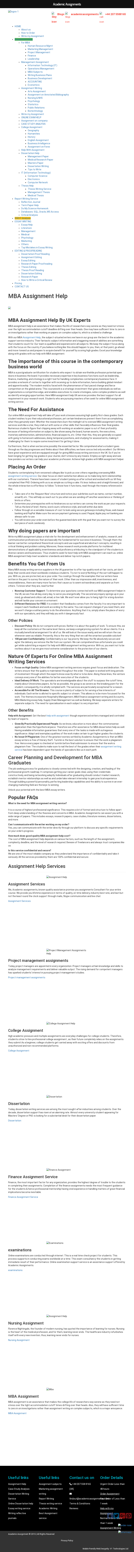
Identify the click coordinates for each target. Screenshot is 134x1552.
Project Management (39, 52)
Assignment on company (34, 120)
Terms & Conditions (79, 1503)
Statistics (33, 104)
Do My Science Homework (34, 208)
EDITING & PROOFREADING (28, 250)
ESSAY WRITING (23, 221)
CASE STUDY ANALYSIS (33, 124)
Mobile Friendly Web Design (95, 1549)
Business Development (40, 78)
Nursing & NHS (35, 98)
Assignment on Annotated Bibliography (48, 94)
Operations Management (41, 68)
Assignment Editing (31, 257)
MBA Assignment (17, 1413)
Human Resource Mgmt (40, 46)
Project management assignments (26, 977)
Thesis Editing (28, 267)
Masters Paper (35, 163)
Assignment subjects (50, 1484)
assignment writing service (22, 476)
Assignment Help (24, 39)
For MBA (25, 42)
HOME (18, 26)
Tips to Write (34, 169)
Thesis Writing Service (39, 189)
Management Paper (38, 156)
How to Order (28, 33)
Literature (26, 228)
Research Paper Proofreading (36, 263)
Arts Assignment (37, 91)
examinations (15, 1270)
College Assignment (31, 127)
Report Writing (46, 1498)
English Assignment (38, 140)
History (31, 137)
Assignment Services (19, 901)
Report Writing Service (26, 198)
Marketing (26, 241)
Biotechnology (35, 111)
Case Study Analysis (19, 1489)
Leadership (33, 59)
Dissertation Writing (38, 166)
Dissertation (14, 1120)
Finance (32, 55)
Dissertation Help (30, 153)
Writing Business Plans (40, 75)
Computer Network (38, 182)
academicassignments (85, 14)
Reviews (73, 1508)
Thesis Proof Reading (32, 270)
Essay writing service (19, 1508)
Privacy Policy (67, 1540)
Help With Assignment (32, 150)
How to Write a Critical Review (36, 280)
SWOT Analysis (23, 218)
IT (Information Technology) (36, 172)
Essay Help (27, 224)
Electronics (34, 179)
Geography (33, 130)
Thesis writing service (50, 1503)
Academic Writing (48, 1508)
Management (28, 231)
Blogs (60, 14)
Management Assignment (35, 62)
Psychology (34, 101)
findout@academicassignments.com (89, 1498)
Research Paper (29, 276)
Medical (25, 234)
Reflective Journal (30, 202)
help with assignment (58, 715)
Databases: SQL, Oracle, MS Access (40, 211)
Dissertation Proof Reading (35, 254)
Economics (34, 85)
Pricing (18, 283)
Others (25, 244)
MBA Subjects (35, 72)
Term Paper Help (30, 205)
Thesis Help (27, 185)
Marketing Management (40, 49)
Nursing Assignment (19, 1340)
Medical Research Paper (40, 159)
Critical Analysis (29, 215)
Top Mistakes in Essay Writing (37, 247)
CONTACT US (22, 286)
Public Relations (36, 107)
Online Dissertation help (20, 1503)
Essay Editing (28, 260)
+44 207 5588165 (115, 14)
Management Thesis (39, 192)
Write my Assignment (32, 36)
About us (26, 29)
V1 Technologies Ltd (119, 1549)
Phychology (27, 237)
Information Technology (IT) (42, 65)
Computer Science (37, 176)
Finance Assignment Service (23, 1197)
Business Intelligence (39, 143)
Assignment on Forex (39, 146)
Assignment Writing (31, 88)
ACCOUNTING (35, 81)
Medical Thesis (36, 195)
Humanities (34, 133)
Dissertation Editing (31, 273)
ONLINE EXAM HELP (31, 117)
